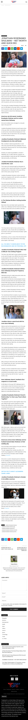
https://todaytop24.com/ (14, 566)
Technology (4, 634)
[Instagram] (16, 679)
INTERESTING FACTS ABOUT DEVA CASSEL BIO (7, 548)
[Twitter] (5, 48)
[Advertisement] (14, 21)
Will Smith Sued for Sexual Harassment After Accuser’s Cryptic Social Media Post (14, 656)
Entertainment (7, 5)
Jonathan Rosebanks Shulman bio (8, 528)
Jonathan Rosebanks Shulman (11, 525)
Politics (3, 628)
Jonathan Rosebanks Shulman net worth (9, 530)
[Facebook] (2, 48)
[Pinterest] (9, 48)
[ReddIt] (18, 48)
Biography (4, 618)
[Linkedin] (15, 48)
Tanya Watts (5, 45)
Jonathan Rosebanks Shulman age (8, 526)
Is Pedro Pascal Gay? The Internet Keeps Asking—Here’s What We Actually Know (14, 651)
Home (2, 5)
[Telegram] (21, 48)
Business (4, 620)
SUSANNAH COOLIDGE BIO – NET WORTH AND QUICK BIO (14, 659)
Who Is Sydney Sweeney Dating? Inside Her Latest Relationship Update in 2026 (12, 647)
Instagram (6, 508)
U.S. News (4, 638)
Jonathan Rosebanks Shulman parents (9, 531)
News (3, 626)
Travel (3, 636)
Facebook (8, 455)
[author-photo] (14, 562)
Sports (3, 632)
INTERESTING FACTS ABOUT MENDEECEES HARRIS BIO (22, 549)
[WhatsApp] (12, 48)
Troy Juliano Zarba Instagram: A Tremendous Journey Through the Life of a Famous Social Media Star (13, 663)
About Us (4, 696)
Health (3, 624)
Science (4, 630)
